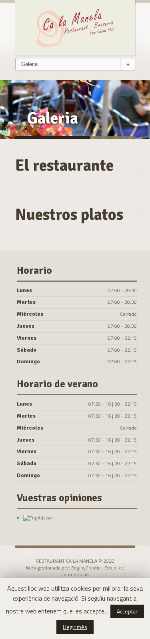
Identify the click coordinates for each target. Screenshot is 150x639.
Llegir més (75, 627)
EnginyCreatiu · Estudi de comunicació (92, 571)
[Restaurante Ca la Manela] (75, 27)
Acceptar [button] (127, 611)
